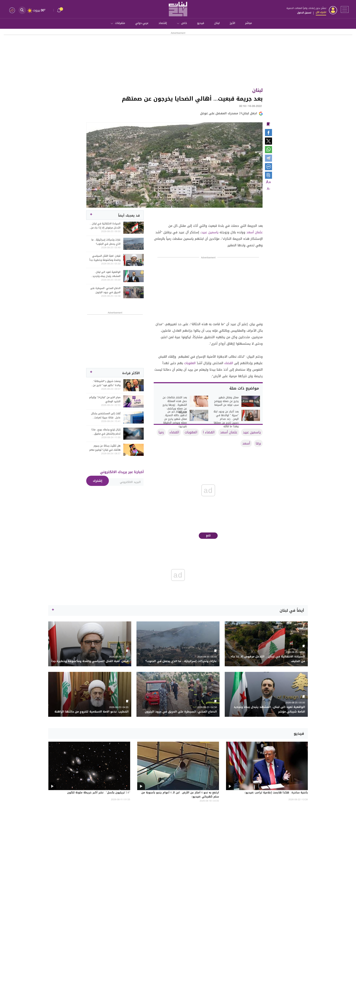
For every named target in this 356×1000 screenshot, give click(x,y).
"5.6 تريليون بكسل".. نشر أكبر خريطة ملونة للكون (98, 793)
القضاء (228, 363)
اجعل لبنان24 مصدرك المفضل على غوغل (228, 113)
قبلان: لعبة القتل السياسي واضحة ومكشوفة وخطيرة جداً (105, 258)
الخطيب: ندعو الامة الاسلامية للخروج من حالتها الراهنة (91, 711)
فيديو (200, 23)
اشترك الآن (321, 12)
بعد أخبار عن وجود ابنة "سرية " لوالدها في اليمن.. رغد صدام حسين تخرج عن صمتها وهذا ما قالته (226, 419)
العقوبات (190, 363)
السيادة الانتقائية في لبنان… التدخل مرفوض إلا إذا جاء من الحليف (105, 226)
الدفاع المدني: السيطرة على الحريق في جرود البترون (105, 290)
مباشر (248, 23)
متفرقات (120, 23)
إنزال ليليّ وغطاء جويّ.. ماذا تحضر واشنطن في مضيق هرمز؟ (106, 432)
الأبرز (232, 23)
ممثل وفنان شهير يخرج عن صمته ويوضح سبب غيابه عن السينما (226, 401)
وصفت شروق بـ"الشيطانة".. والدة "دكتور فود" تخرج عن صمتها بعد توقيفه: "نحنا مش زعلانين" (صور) (105, 383)
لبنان (217, 23)
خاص (184, 23)
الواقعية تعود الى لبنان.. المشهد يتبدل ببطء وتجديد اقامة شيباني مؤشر (107, 274)
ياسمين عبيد (209, 232)
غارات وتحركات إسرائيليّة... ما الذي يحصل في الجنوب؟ (106, 242)
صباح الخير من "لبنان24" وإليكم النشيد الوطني (105, 399)
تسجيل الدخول (304, 13)
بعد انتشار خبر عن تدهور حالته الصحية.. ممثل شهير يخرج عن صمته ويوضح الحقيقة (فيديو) (175, 419)
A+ (268, 182)
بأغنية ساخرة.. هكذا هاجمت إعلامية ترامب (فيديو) (276, 793)
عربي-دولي (142, 23)
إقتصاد (163, 23)
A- (268, 189)
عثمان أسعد (254, 232)
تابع (208, 535)
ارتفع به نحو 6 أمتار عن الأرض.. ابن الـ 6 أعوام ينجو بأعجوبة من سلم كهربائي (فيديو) (180, 795)
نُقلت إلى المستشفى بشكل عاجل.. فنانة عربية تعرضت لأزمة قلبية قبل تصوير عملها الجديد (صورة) (106, 415)
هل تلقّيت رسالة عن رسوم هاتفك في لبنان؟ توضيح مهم (105, 448)
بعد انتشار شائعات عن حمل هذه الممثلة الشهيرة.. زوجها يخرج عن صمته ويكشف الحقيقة (175, 405)
